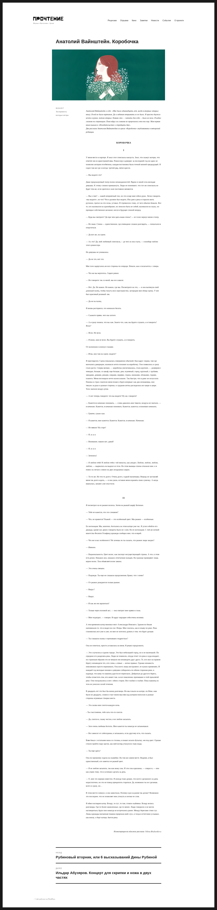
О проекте (179, 20)
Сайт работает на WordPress (45, 899)
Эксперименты (61, 111)
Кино (134, 20)
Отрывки (124, 20)
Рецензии (112, 20)
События (166, 20)
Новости (155, 20)
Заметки (144, 20)
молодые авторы (62, 115)
